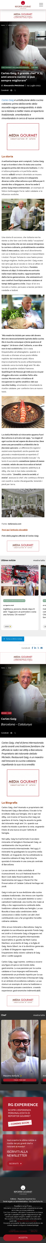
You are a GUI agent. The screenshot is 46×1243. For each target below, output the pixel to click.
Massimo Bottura (11, 1076)
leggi (7, 626)
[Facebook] (32, 648)
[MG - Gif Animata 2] (23, 15)
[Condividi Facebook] (11, 90)
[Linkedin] (35, 648)
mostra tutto (39, 560)
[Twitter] (38, 648)
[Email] (41, 648)
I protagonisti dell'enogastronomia (15, 67)
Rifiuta (34, 1231)
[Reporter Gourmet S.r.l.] (23, 5)
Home (3, 25)
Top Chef (34, 67)
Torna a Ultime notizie (13, 639)
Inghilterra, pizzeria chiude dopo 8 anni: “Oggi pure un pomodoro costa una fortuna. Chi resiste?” (19, 612)
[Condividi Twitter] (15, 90)
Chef (9, 668)
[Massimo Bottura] (20, 1052)
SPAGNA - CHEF (6, 713)
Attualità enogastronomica (14, 600)
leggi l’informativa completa (26, 1221)
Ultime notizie (12, 25)
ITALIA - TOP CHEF (20, 1080)
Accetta (23, 1237)
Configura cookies (18, 1231)
